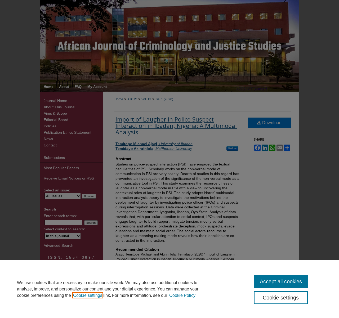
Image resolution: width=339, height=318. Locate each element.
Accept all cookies (281, 281)
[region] (169, 289)
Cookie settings (87, 295)
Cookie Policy (182, 295)
